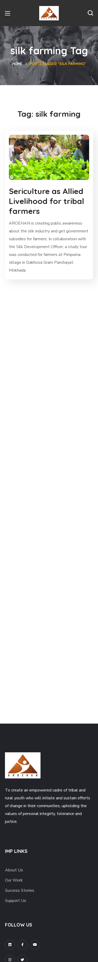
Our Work (14, 880)
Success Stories (19, 890)
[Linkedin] (10, 945)
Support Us (15, 901)
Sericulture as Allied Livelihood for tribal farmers (46, 201)
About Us (14, 870)
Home (17, 63)
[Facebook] (22, 945)
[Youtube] (35, 945)
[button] (90, 13)
